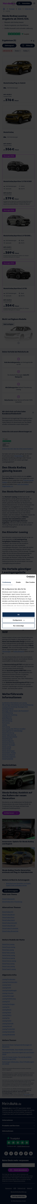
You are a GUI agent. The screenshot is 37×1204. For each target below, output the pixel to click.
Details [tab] (18, 582)
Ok (18, 614)
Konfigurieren (17, 620)
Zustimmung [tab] (6, 582)
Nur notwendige (18, 626)
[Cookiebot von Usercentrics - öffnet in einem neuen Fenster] (26, 577)
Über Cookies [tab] (30, 582)
